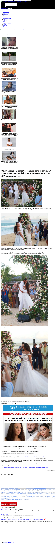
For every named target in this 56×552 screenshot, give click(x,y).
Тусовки (5, 19)
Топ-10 (4, 20)
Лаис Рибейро (25, 456)
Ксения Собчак (4, 495)
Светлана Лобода (51, 497)
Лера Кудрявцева (20, 495)
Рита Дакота (44, 497)
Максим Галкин (41, 495)
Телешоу (5, 24)
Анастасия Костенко (50, 488)
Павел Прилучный (13, 497)
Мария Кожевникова (50, 495)
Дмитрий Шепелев (40, 492)
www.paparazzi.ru (4, 509)
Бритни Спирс (7, 490)
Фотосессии (6, 13)
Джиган (18, 492)
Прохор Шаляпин (32, 497)
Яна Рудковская (25, 499)
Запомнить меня (10, 6)
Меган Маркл (4, 496)
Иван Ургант (4, 493)
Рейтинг (5, 25)
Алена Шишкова (22, 488)
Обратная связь (4, 514)
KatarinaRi (42, 456)
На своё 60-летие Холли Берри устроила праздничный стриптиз (9, 120)
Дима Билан (23, 492)
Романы (5, 17)
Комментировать (51, 470)
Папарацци (6, 14)
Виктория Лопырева (46, 490)
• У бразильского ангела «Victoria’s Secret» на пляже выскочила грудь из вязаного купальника (23, 446)
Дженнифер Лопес (12, 492)
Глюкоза (53, 490)
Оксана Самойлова (51, 496)
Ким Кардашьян (34, 493)
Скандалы (5, 15)
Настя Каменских (22, 496)
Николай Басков (39, 496)
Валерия (14, 490)
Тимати (10, 499)
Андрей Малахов (25, 489)
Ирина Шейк (19, 493)
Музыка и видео (7, 23)
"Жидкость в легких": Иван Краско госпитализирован (35, 467)
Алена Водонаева (13, 488)
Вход (4, 26)
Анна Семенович (47, 489)
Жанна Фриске (51, 492)
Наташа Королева (30, 496)
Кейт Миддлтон (26, 493)
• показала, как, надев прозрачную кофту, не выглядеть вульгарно (17, 453)
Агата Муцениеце (5, 488)
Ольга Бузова (4, 498)
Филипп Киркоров (16, 499)
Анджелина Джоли (15, 489)
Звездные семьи (7, 18)
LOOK (4, 21)
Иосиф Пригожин (11, 493)
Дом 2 (46, 492)
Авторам (3, 519)
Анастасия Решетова (6, 489)
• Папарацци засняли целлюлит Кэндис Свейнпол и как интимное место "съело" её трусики (20, 448)
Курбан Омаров (12, 495)
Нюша (44, 496)
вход (2, 1)
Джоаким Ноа (33, 456)
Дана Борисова (4, 492)
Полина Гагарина (23, 497)
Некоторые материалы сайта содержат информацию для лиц (29, 519)
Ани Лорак (32, 489)
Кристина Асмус (42, 493)
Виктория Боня (27, 490)
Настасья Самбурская (12, 496)
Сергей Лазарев (4, 499)
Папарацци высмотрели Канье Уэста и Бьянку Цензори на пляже (9, 92)
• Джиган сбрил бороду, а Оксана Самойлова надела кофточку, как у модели (20, 451)
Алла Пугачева (30, 488)
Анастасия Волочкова (40, 488)
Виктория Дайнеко (36, 490)
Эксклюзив (6, 12)
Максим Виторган (33, 495)
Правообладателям (9, 519)
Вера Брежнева (19, 490)
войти (10, 8)
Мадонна (27, 495)
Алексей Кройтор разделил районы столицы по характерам (9, 148)
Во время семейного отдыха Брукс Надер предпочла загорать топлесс (9, 79)
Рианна (38, 497)
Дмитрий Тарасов (31, 492)
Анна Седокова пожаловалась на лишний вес (11, 467)
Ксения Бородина (50, 493)
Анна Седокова (39, 489)
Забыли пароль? (4, 8)
